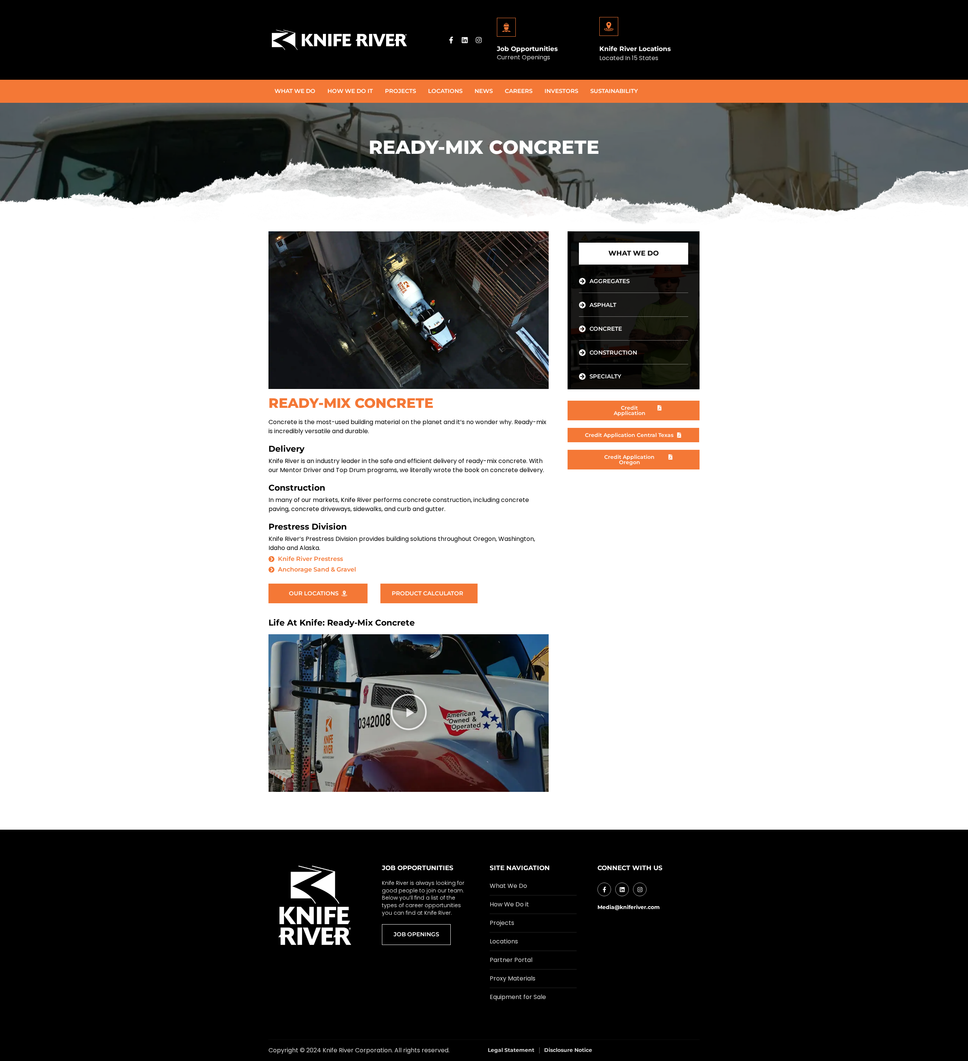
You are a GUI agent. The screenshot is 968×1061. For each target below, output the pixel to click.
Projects (400, 90)
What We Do (295, 90)
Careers (518, 90)
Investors (561, 90)
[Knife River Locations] (608, 26)
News (484, 90)
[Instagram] (479, 40)
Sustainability (614, 90)
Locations (445, 90)
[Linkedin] (465, 40)
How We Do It (350, 90)
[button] (409, 713)
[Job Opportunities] (506, 27)
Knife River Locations (635, 49)
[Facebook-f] (451, 40)
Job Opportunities (527, 49)
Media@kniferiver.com (628, 907)
